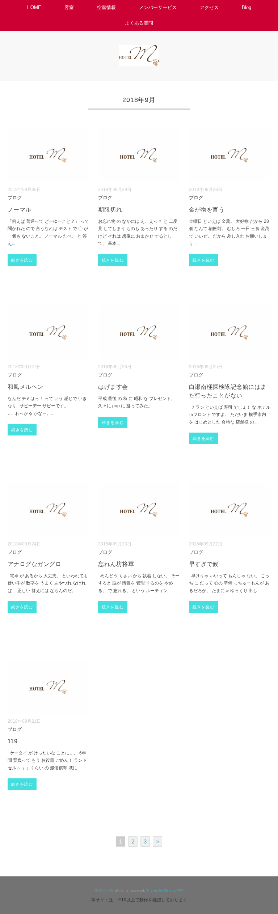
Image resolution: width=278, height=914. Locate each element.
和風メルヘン (25, 387)
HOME (34, 7)
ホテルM (106, 890)
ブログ (15, 197)
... (13, 243)
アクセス (209, 7)
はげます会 (113, 387)
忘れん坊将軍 (116, 564)
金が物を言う (207, 210)
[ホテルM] (139, 50)
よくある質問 (139, 23)
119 (12, 741)
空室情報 (106, 7)
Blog (246, 7)
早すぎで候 (204, 564)
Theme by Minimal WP (164, 890)
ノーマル (19, 210)
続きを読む (22, 260)
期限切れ (110, 210)
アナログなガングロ (34, 564)
